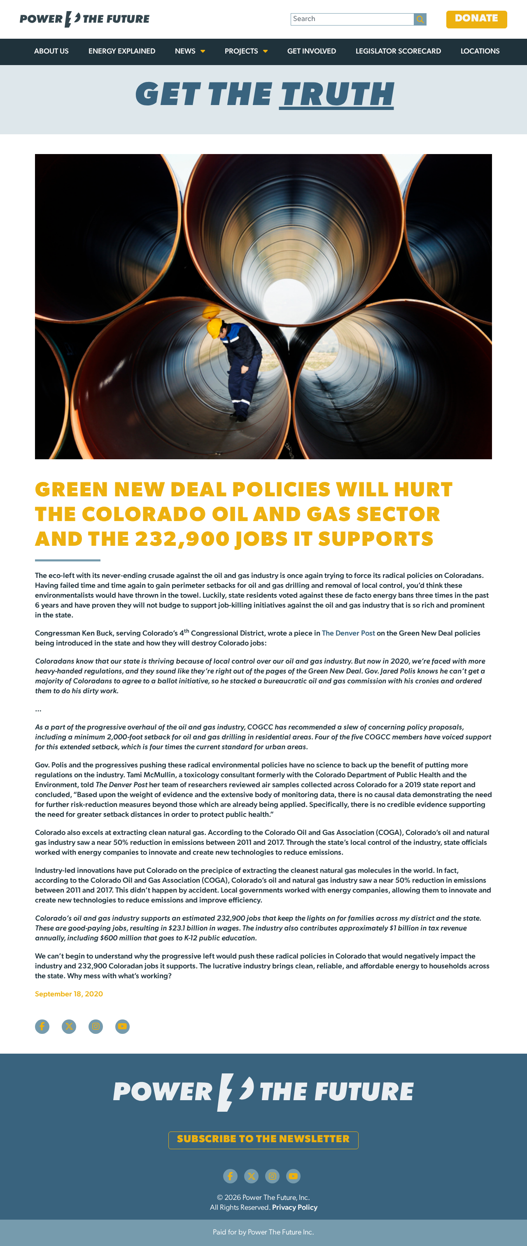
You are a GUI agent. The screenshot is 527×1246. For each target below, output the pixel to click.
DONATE (477, 19)
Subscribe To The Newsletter (263, 1139)
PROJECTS (242, 52)
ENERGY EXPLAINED (122, 52)
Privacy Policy (294, 1208)
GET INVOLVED (311, 52)
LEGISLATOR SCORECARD (398, 52)
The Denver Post (348, 634)
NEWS (186, 52)
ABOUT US (51, 52)
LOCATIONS (480, 52)
